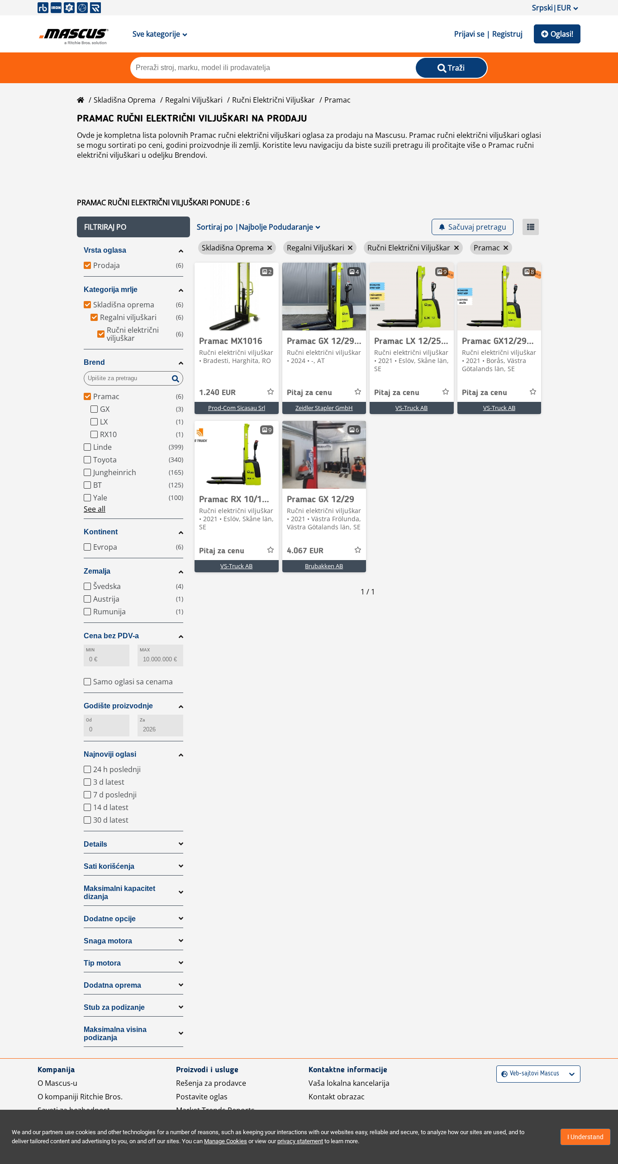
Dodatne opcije (110, 919)
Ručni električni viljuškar (273, 100)
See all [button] (94, 509)
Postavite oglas (202, 1097)
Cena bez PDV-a (111, 636)
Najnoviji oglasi (110, 754)
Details (95, 844)
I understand (585, 1136)
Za (142, 719)
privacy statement (300, 1141)
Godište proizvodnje (118, 706)
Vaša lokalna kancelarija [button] (349, 1083)
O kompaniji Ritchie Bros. (80, 1097)
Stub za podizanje (114, 1007)
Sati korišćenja (109, 866)
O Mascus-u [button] (57, 1083)
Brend (94, 362)
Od (89, 719)
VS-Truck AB (411, 408)
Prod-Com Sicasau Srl (236, 408)
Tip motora (102, 963)
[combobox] (502, 1074)
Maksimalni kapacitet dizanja (119, 892)
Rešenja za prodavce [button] (211, 1083)
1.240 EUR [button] (217, 393)
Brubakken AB (324, 566)
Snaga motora (108, 941)
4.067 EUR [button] (305, 551)
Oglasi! (562, 34)
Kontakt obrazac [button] (337, 1097)
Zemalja (97, 571)
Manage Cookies (225, 1141)
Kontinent (101, 532)
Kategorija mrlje (111, 289)
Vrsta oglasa (105, 250)
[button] (133, 227)
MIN (90, 649)
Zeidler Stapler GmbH (324, 408)
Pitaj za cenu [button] (309, 393)
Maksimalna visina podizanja (115, 1033)
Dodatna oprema (112, 985)
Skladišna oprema (125, 100)
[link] (237, 296)
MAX (145, 649)
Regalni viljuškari (194, 100)
